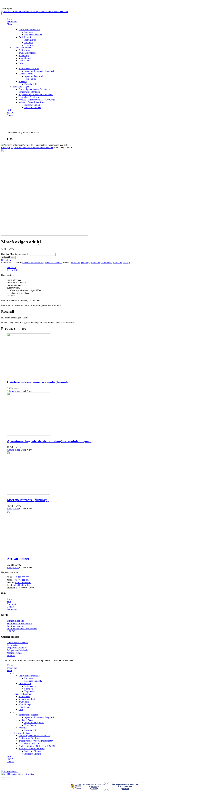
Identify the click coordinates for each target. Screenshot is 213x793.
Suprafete (28, 42)
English (30, 774)
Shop (9, 24)
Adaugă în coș (8, 257)
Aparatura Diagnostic (34, 76)
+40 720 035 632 (21, 577)
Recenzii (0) (12, 270)
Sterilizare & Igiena (21, 86)
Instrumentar (30, 40)
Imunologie (24, 55)
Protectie (23, 81)
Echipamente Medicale (29, 68)
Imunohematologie (27, 53)
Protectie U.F (30, 84)
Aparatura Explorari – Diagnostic (39, 71)
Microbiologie (25, 58)
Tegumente (29, 45)
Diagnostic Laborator (22, 47)
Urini (21, 63)
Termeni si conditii (15, 621)
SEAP (10, 112)
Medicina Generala (33, 34)
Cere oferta (6, 260)
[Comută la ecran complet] (5, 777)
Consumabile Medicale (29, 29)
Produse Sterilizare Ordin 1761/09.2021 (37, 99)
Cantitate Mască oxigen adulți (14, 254)
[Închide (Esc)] (11, 777)
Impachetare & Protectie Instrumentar (36, 94)
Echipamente (24, 50)
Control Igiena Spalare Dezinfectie (34, 89)
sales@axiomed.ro (21, 585)
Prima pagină (7, 147)
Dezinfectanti (25, 37)
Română (14, 771)
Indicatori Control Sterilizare (31, 102)
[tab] (109, 267)
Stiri (9, 110)
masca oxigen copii (121, 262)
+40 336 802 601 (23, 582)
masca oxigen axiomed (101, 262)
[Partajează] (8, 777)
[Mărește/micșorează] (2, 777)
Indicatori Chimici (32, 107)
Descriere (11, 267)
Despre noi (12, 21)
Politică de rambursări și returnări (22, 628)
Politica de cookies (15, 626)
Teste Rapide (24, 60)
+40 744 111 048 (21, 580)
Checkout (11, 604)
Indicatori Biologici (33, 105)
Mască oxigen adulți (80, 262)
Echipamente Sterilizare (29, 92)
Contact (10, 115)
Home (10, 19)
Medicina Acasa (26, 73)
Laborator (28, 32)
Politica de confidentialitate (19, 623)
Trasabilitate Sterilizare (29, 97)
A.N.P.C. (11, 631)
